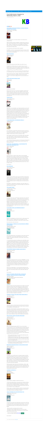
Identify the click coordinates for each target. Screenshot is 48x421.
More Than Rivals (10, 53)
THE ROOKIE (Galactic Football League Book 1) (16, 249)
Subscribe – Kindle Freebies (27, 11)
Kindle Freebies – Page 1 (9, 11)
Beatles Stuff (21, 11)
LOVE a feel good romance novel (13, 78)
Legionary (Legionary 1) (11, 369)
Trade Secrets (9, 97)
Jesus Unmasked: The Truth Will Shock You (15, 391)
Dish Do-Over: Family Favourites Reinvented (15, 315)
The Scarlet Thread (10, 187)
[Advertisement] (21, 5)
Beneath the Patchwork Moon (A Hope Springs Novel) (17, 344)
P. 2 (14, 11)
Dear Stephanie (10, 166)
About (18, 11)
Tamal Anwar (16, 419)
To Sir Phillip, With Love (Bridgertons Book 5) (15, 207)
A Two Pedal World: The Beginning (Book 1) (15, 119)
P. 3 (16, 11)
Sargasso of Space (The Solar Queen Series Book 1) (17, 294)
